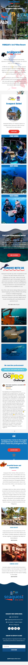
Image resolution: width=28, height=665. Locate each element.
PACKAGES (14, 334)
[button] (26, 8)
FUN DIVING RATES (14, 316)
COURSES (14, 352)
